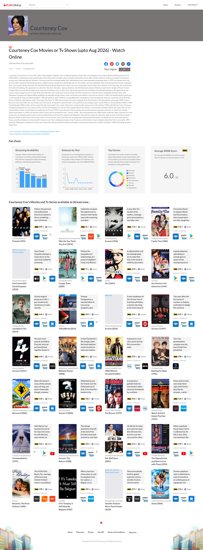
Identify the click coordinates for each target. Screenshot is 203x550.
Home (165, 5)
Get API (101, 532)
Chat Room (192, 5)
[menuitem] (165, 5)
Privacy (91, 532)
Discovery (80, 532)
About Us (133, 532)
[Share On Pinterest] (112, 64)
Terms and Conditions (116, 532)
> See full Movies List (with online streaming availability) (29, 134)
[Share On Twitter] (117, 64)
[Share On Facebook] (106, 64)
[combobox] (124, 69)
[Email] (123, 64)
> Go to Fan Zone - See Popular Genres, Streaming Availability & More (34, 131)
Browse (178, 5)
